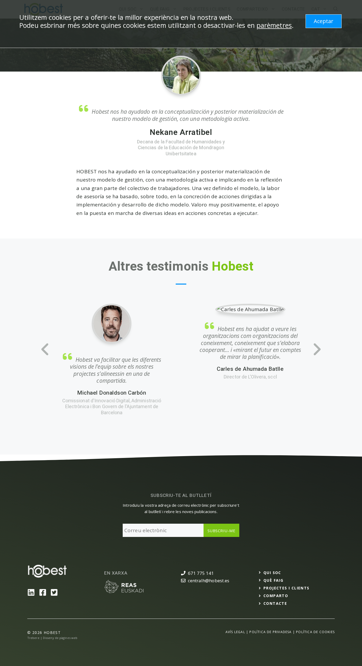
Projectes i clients (286, 587)
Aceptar (323, 21)
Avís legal (235, 632)
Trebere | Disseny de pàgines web (52, 638)
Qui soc (272, 572)
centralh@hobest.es (208, 580)
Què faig (273, 580)
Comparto (275, 595)
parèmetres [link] (274, 25)
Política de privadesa (270, 632)
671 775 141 (201, 573)
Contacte (275, 603)
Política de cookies (315, 632)
